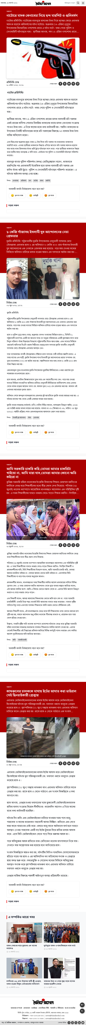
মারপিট (48, 180)
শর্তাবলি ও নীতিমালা (57, 1008)
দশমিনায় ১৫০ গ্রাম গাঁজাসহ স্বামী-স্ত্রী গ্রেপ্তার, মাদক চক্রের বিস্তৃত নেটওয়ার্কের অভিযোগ (24, 982)
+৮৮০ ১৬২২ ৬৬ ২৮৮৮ (36, 1018)
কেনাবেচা (15, 180)
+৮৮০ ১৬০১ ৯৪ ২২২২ (37, 1016)
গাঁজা (29, 417)
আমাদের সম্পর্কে (16, 1008)
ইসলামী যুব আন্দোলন (19, 417)
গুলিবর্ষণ (23, 180)
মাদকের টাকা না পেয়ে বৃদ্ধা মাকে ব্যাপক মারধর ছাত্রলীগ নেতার (59, 982)
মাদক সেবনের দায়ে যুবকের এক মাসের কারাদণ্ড (22, 947)
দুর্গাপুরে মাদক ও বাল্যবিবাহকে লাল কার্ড (59, 945)
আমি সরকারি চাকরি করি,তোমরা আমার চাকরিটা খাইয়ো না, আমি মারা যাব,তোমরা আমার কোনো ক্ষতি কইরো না (41, 473)
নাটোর (36, 180)
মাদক (41, 180)
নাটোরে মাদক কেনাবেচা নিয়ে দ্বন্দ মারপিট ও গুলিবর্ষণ (42, 15)
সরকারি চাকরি (22, 640)
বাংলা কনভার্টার (70, 1008)
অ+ (82, 1005)
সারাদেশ (9, 11)
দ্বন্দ (30, 180)
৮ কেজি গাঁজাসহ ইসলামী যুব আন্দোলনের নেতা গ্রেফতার (37, 234)
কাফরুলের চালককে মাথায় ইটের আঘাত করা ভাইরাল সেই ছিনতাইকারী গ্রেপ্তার (41, 693)
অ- (82, 1011)
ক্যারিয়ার (34, 1008)
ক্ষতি (14, 640)
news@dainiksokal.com (55, 1016)
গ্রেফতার (36, 417)
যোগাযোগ (26, 1008)
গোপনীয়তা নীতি (43, 1008)
